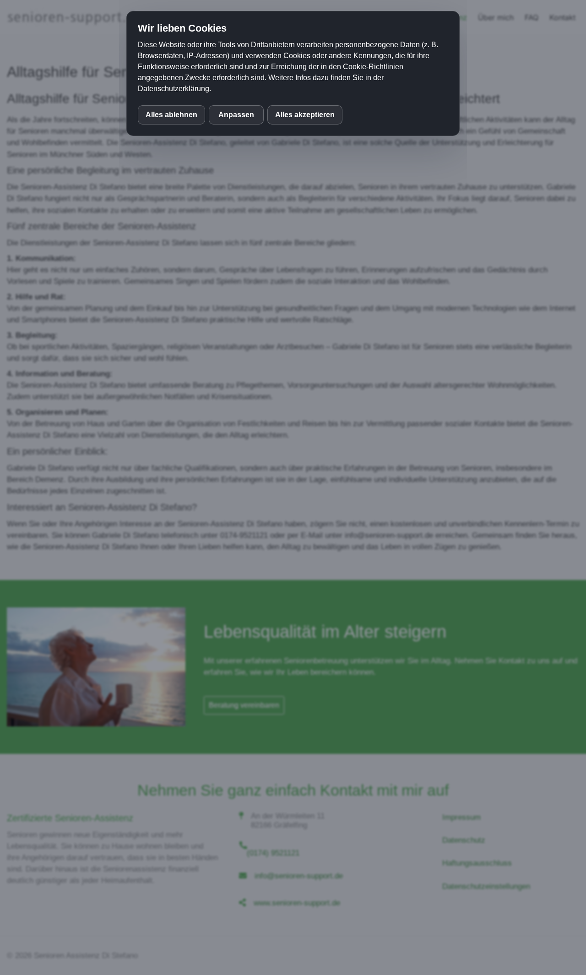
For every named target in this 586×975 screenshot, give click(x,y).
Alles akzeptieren (305, 115)
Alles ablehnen (171, 115)
